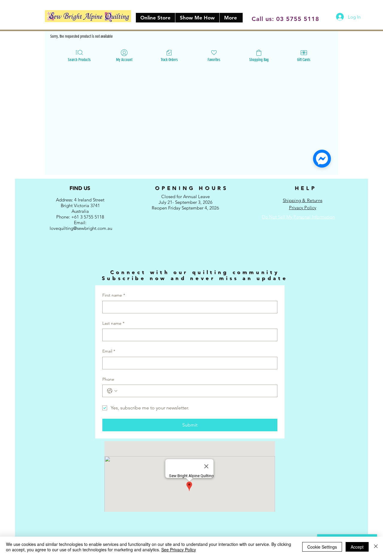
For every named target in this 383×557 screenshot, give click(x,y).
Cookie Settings (322, 547)
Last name (113, 323)
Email (108, 351)
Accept (357, 547)
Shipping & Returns (302, 200)
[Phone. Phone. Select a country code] (112, 390)
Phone (108, 379)
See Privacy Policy (178, 550)
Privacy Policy (302, 207)
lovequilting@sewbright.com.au (81, 228)
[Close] (375, 546)
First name (113, 295)
